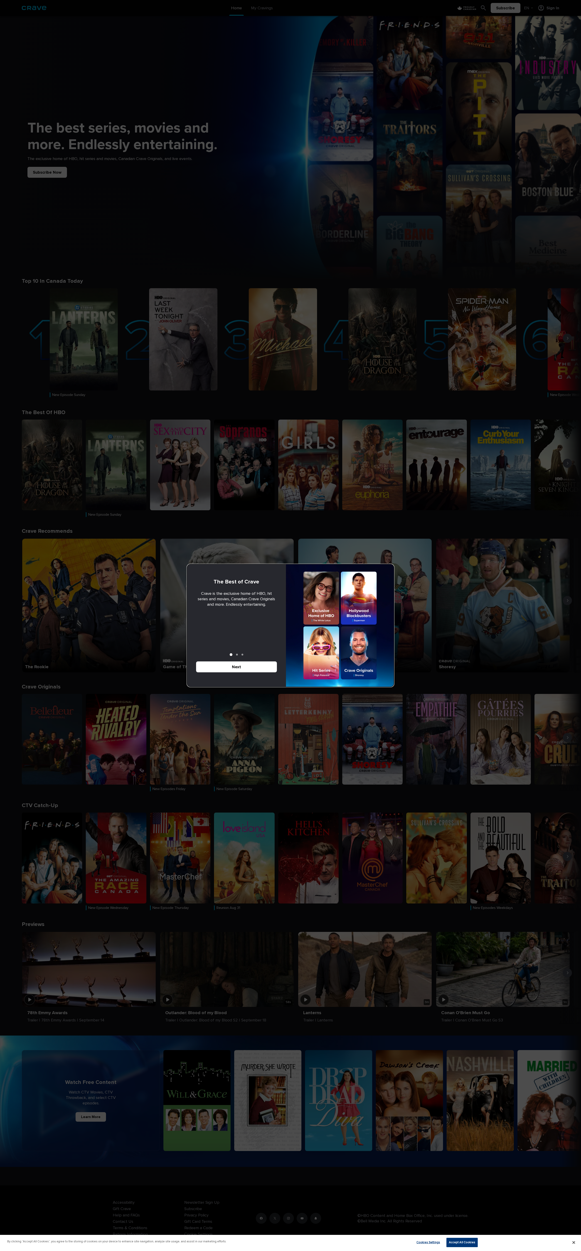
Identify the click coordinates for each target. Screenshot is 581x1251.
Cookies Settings (428, 1242)
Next (236, 666)
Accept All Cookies (462, 1242)
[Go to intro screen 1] (231, 654)
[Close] (574, 1242)
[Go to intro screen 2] (237, 655)
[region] (290, 1243)
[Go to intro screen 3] (242, 655)
